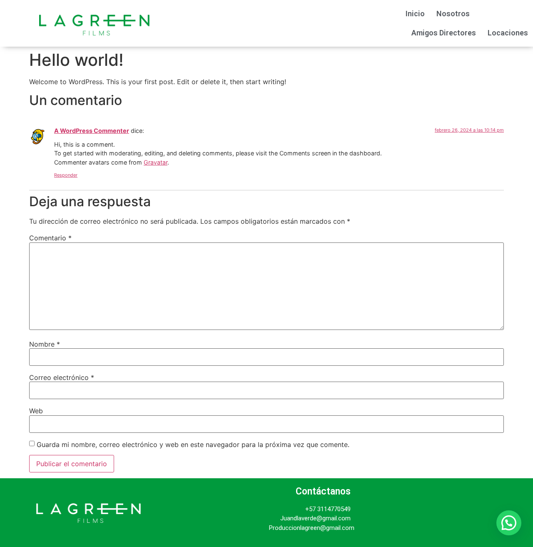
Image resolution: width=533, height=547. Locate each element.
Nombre (44, 344)
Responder (65, 175)
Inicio (415, 13)
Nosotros (453, 13)
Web (36, 410)
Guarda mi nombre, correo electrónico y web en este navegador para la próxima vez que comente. (193, 444)
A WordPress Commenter (91, 130)
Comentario (50, 238)
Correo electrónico (61, 377)
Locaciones (508, 32)
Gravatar (155, 162)
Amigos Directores (443, 32)
